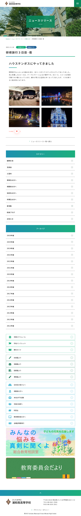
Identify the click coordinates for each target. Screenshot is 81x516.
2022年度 (10, 261)
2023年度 (10, 255)
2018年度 (10, 287)
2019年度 (10, 281)
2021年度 (10, 268)
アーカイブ (40, 228)
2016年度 (10, 300)
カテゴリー (40, 154)
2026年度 (10, 235)
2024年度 (10, 248)
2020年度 (10, 274)
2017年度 (10, 294)
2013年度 (10, 319)
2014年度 (10, 313)
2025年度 (10, 242)
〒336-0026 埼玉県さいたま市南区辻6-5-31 (59, 500)
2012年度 (10, 326)
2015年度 (10, 306)
